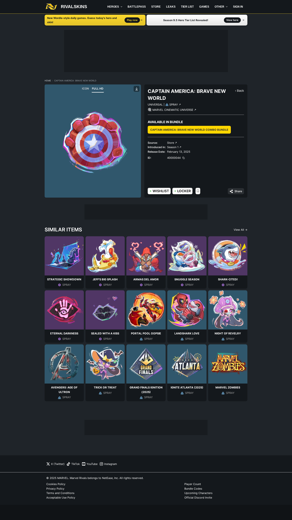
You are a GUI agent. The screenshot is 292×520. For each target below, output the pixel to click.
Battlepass (137, 6)
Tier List (187, 6)
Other (219, 6)
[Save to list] (198, 191)
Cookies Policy (55, 484)
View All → (240, 229)
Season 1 (173, 147)
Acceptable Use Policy (60, 497)
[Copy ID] (183, 158)
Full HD (97, 88)
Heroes (113, 6)
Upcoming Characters (198, 493)
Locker (182, 191)
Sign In (238, 6)
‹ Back (239, 90)
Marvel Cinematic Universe (173, 109)
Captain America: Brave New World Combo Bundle (189, 129)
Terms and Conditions (60, 493)
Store (156, 6)
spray (174, 104)
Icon (85, 88)
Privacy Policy (55, 488)
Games (204, 6)
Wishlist (159, 191)
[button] (120, 7)
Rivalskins (74, 6)
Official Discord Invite (198, 497)
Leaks (171, 6)
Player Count (192, 484)
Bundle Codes (193, 488)
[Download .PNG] (136, 89)
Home (48, 80)
